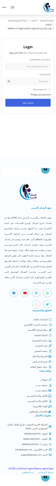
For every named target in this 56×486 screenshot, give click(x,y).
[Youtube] (25, 293)
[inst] (36, 293)
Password (45, 74)
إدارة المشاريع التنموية (17, 20)
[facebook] (14, 293)
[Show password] (8, 81)
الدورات (34, 20)
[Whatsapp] (47, 293)
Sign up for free (16, 53)
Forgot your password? (41, 95)
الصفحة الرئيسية (47, 20)
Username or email (40, 59)
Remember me (40, 89)
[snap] (36, 304)
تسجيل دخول (28, 103)
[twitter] (47, 304)
